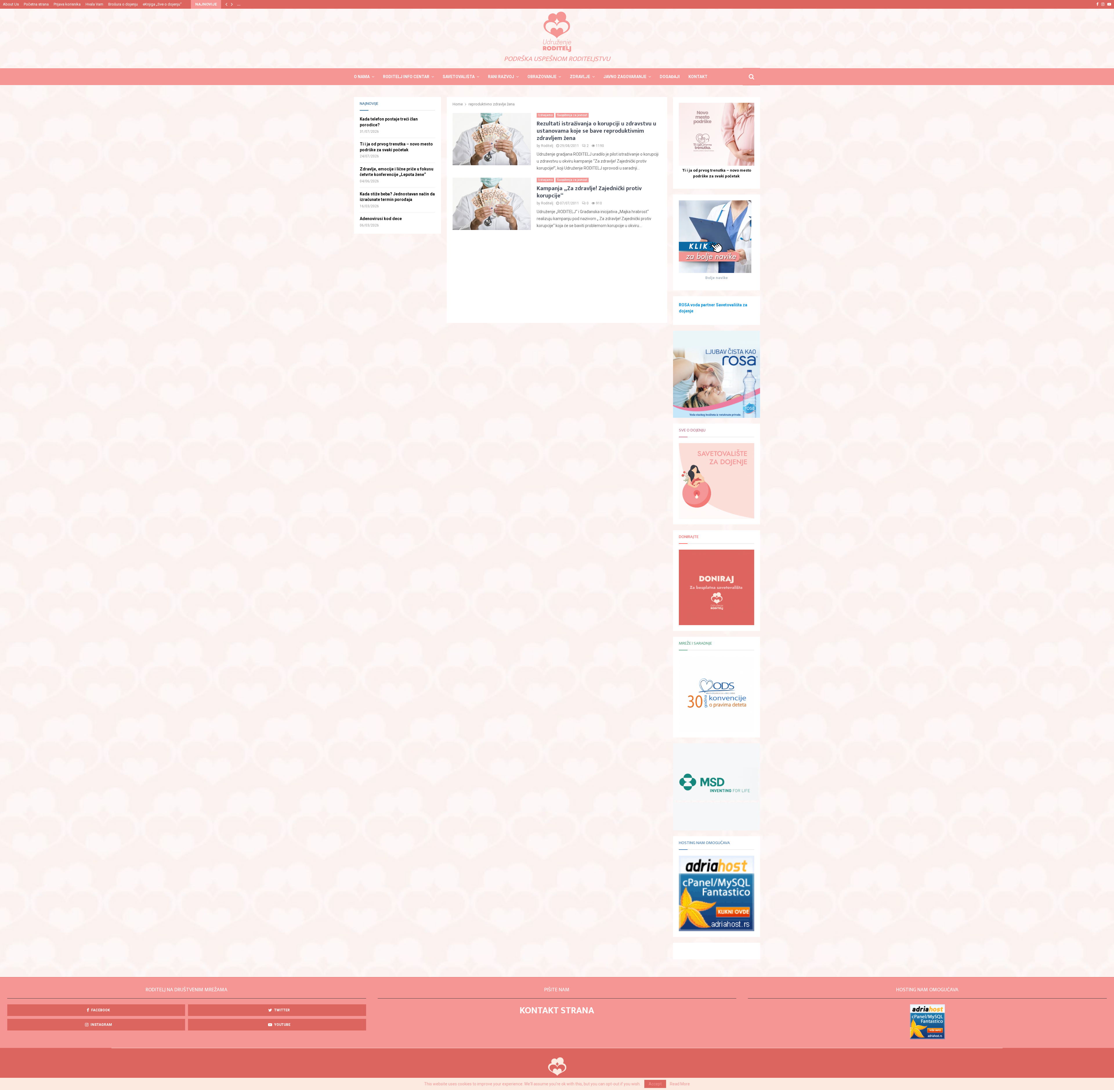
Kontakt (698, 76)
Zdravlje (580, 76)
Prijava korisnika (67, 4)
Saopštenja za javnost (572, 115)
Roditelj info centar (406, 76)
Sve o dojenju (692, 430)
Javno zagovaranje (624, 76)
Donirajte (689, 536)
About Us (11, 4)
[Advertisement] (557, 276)
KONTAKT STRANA (557, 1010)
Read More (680, 1084)
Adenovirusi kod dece (381, 218)
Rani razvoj (501, 76)
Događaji (670, 76)
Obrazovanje (541, 76)
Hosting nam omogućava (704, 842)
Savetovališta (459, 76)
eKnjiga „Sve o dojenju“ (162, 4)
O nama (362, 76)
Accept (655, 1084)
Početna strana (36, 4)
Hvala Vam (94, 4)
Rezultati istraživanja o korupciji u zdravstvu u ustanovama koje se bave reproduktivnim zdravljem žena (596, 131)
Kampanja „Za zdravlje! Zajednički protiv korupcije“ (589, 192)
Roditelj (547, 146)
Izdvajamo (545, 115)
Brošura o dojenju (123, 4)
